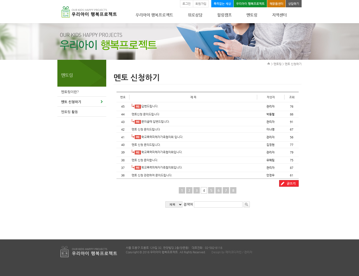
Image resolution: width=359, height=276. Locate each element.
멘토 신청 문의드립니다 (146, 129)
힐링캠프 (224, 15)
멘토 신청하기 (71, 102)
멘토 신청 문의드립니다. (146, 144)
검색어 (188, 204)
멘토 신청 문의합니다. (145, 160)
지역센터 (279, 15)
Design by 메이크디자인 (226, 252)
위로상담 (195, 15)
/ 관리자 (247, 252)
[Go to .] (268, 63)
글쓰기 (291, 183)
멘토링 (251, 15)
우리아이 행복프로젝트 (154, 15)
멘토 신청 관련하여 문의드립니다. (152, 175)
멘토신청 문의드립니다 (145, 114)
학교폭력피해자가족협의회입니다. (162, 152)
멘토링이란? (70, 92)
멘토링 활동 (69, 112)
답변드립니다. (149, 106)
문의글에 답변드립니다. (155, 121)
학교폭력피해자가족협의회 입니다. (162, 137)
